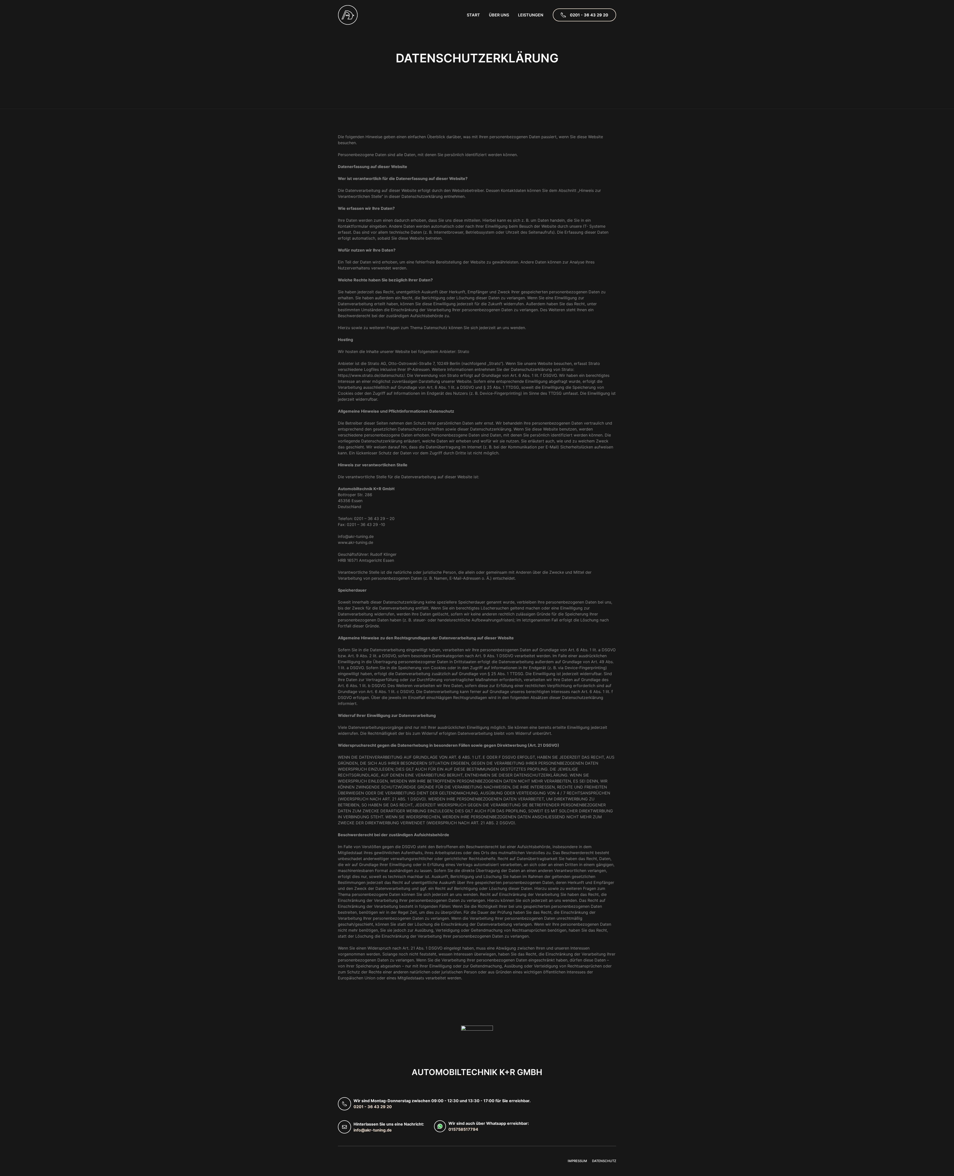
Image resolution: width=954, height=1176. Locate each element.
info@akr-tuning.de (373, 1130)
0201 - (360, 1106)
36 (370, 1106)
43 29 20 (383, 1106)
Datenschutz (604, 1161)
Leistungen (530, 14)
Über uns (499, 14)
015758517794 (463, 1129)
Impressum (577, 1161)
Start (473, 14)
